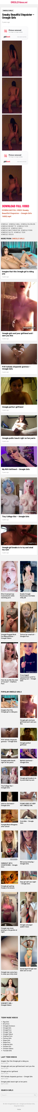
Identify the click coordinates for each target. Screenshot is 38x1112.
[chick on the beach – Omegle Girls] (9, 796)
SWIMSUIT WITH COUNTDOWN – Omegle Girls (9, 865)
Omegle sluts (7, 232)
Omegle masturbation (11, 230)
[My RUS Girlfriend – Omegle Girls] (19, 456)
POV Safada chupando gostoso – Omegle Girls (16, 368)
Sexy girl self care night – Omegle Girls (28, 883)
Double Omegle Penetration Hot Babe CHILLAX (27, 596)
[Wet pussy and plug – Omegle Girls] (28, 845)
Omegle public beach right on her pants (18, 438)
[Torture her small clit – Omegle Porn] (28, 617)
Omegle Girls (17, 228)
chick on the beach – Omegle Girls (8, 804)
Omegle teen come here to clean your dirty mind (9, 973)
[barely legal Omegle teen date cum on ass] (28, 951)
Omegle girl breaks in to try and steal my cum (17, 548)
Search (35, 1095)
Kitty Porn (6, 1024)
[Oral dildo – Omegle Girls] (28, 814)
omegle (5, 224)
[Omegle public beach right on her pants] (19, 425)
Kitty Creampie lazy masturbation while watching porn (7, 596)
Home (19, 1109)
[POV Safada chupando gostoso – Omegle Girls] (19, 354)
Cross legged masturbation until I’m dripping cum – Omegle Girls (28, 678)
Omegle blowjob (28, 224)
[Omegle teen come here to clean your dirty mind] (9, 953)
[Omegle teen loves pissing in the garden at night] (9, 909)
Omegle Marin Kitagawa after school (9, 825)
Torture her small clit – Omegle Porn (27, 635)
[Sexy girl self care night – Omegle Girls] (28, 875)
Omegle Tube (7, 1032)
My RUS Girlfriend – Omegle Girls (16, 469)
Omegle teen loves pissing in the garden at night (9, 930)
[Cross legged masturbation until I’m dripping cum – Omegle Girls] (28, 657)
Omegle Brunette (9, 226)
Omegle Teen (20, 232)
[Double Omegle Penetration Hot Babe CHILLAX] (28, 576)
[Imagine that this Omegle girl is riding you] (19, 255)
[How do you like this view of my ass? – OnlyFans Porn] (9, 660)
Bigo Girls (6, 1022)
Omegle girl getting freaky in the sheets (7, 887)
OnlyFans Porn (7, 1036)
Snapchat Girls (8, 1044)
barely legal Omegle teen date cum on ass (28, 970)
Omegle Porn (27, 230)
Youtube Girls (7, 1050)
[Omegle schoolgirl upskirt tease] (28, 907)
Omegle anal (15, 224)
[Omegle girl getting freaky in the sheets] (9, 877)
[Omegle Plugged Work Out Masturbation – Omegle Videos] (9, 617)
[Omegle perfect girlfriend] (19, 391)
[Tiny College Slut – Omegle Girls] (19, 495)
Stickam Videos (8, 1048)
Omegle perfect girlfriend (12, 407)
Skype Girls (6, 1040)
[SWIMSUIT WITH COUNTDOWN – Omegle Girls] (9, 845)
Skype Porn (6, 1042)
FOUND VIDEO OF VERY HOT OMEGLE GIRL (28, 804)
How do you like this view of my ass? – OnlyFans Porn (9, 682)
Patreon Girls (7, 1038)
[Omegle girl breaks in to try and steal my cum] (19, 535)
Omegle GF (6, 228)
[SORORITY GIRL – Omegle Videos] (9, 989)
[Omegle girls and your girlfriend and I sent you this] (19, 306)
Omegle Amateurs (9, 1026)
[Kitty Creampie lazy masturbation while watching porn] (9, 576)
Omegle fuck (23, 226)
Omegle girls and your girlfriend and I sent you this (17, 334)
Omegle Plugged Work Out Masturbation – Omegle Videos (8, 636)
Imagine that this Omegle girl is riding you (18, 272)
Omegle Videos (8, 234)
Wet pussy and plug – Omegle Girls (27, 863)
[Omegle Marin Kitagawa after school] (9, 815)
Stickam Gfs (7, 1046)
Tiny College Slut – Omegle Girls (15, 516)
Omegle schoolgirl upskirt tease (26, 926)
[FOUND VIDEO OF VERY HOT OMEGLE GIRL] (28, 796)
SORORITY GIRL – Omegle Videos (7, 1004)
